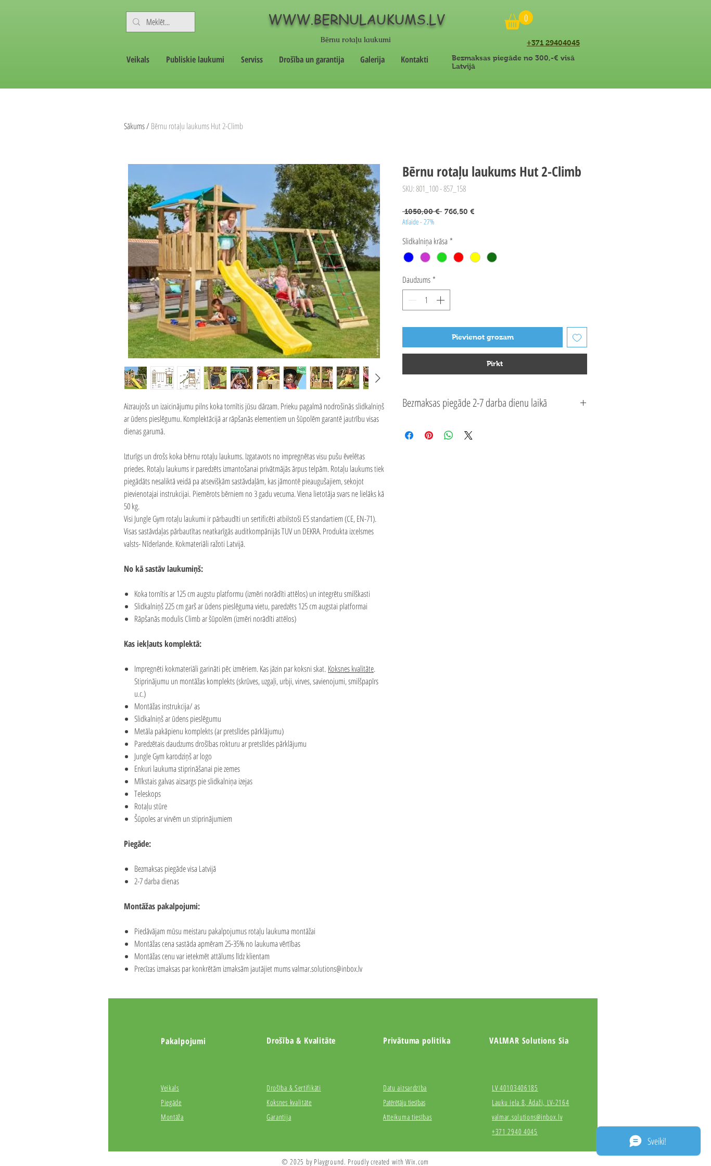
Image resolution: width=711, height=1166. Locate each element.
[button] (518, 20)
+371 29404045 (553, 43)
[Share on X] (468, 435)
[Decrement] (411, 300)
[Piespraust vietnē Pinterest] (429, 435)
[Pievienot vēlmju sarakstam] (577, 337)
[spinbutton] (426, 300)
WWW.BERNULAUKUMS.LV (356, 19)
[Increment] (441, 300)
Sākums (134, 126)
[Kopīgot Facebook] (409, 435)
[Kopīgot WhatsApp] (448, 435)
